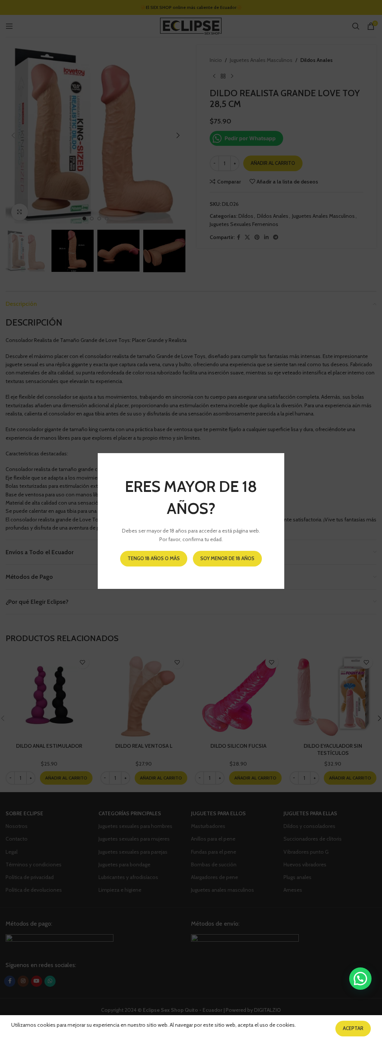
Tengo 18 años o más (154, 558)
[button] (360, 978)
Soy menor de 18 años (227, 558)
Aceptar (353, 1028)
